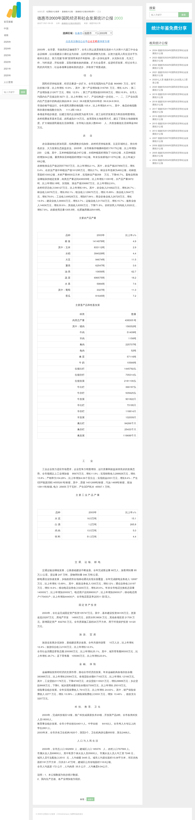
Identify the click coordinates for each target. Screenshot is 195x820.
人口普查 (8, 82)
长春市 (78, 33)
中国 (6, 28)
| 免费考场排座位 (76, 814)
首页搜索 (8, 21)
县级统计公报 (67, 11)
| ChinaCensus (63, 814)
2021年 (7, 68)
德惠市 (90, 799)
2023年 (7, 55)
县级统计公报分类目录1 (85, 11)
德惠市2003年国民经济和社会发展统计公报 (80, 18)
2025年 (7, 41)
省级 (6, 35)
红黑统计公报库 (14, 9)
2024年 (7, 48)
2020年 (7, 75)
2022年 (7, 61)
